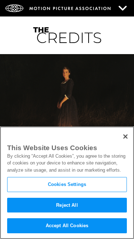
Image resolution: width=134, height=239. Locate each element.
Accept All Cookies (67, 225)
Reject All (67, 205)
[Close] (125, 136)
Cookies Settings (67, 184)
